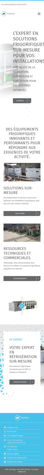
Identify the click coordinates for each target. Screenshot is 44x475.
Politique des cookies (14, 462)
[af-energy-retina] (8, 12)
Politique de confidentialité (17, 458)
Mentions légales (13, 454)
